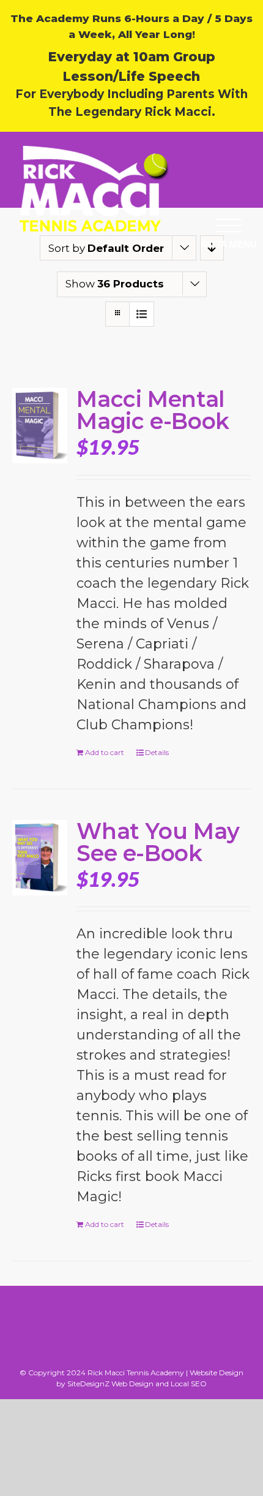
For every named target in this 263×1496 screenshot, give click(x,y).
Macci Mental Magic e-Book (152, 410)
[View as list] (142, 314)
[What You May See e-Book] (39, 857)
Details (157, 752)
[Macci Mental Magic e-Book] (39, 425)
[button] (228, 225)
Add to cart (104, 752)
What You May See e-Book (158, 842)
